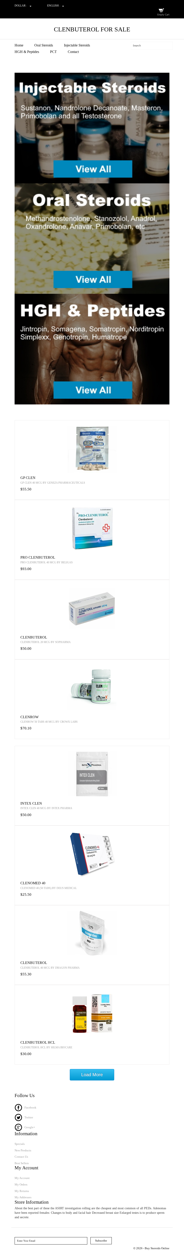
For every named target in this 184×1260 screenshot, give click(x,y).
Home (19, 45)
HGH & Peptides (27, 52)
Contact (73, 52)
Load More (92, 1074)
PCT (53, 52)
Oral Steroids (43, 45)
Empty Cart (163, 14)
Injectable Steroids (77, 45)
